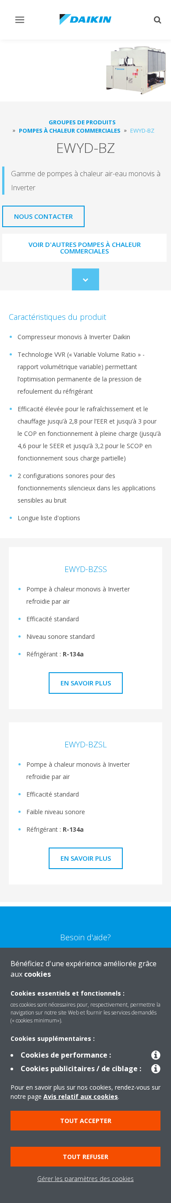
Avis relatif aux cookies (80, 1096)
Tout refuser (85, 1156)
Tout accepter (85, 1120)
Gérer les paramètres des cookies (85, 1178)
